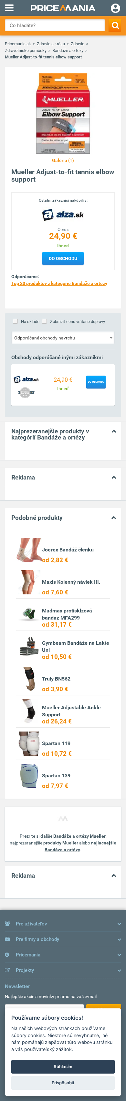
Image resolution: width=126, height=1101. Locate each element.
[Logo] (63, 214)
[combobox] (63, 337)
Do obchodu (63, 258)
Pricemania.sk (18, 43)
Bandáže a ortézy (67, 50)
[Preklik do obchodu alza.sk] (26, 379)
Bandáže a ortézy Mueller (79, 836)
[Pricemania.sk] (63, 8)
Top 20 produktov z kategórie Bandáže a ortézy (59, 283)
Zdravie (77, 43)
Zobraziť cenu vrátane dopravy (77, 321)
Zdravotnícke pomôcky (26, 50)
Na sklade (30, 321)
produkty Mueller (60, 842)
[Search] (115, 25)
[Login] (115, 9)
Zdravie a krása (51, 43)
